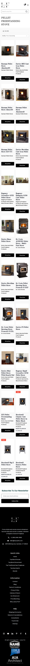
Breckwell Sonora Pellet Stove (21, 464)
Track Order (15, 621)
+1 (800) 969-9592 (16, 537)
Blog (15, 584)
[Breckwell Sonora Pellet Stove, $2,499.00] (22, 449)
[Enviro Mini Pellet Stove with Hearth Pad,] (8, 357)
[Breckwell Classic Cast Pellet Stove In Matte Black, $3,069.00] (22, 401)
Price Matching (15, 599)
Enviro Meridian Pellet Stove (7, 284)
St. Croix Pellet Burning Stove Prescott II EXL (7, 329)
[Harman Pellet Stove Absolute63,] (8, 50)
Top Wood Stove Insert (15, 562)
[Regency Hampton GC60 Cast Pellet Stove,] (22, 180)
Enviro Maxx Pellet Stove (6, 240)
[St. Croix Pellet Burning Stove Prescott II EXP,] (22, 270)
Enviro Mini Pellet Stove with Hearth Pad (7, 373)
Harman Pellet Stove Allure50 (7, 108)
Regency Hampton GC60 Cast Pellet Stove (21, 196)
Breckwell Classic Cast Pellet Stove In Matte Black (21, 418)
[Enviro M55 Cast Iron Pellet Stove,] (22, 50)
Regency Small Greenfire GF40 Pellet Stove (22, 373)
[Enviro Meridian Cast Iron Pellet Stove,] (22, 136)
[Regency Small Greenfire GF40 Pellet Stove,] (22, 357)
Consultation (15, 618)
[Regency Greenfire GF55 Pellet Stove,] (8, 180)
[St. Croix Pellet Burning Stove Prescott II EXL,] (8, 314)
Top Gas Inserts (15, 568)
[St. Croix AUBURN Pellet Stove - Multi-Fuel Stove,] (22, 226)
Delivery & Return (15, 593)
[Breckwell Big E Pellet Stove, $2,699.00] (8, 449)
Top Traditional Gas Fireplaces (15, 565)
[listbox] (17, 36)
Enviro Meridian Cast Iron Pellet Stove (22, 151)
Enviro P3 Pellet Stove (22, 328)
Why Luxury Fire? (15, 601)
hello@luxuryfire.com (16, 540)
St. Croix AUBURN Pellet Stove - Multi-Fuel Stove (22, 242)
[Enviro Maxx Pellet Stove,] (8, 226)
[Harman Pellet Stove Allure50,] (8, 94)
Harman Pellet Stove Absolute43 (21, 109)
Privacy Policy (15, 590)
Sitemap (15, 623)
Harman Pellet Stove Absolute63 (6, 66)
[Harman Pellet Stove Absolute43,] (22, 94)
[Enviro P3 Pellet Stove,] (22, 314)
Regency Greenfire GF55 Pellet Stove (7, 195)
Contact (15, 581)
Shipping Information (15, 612)
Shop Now (7, 78)
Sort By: (4, 35)
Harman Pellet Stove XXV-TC (6, 150)
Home (15, 556)
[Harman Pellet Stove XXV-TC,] (8, 136)
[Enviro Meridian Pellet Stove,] (8, 270)
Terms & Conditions (15, 587)
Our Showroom (15, 596)
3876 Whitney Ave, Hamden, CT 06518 (16, 544)
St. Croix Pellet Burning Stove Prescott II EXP (22, 285)
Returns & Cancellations (15, 615)
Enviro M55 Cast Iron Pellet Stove (22, 66)
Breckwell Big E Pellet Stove (7, 463)
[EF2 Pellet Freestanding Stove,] (8, 401)
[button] (15, 31)
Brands (15, 571)
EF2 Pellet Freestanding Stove (6, 417)
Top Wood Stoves (15, 559)
